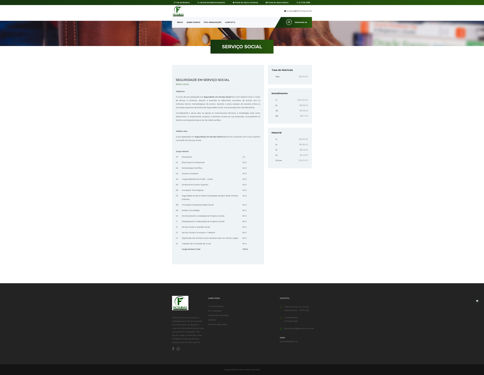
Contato (230, 22)
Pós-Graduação (212, 22)
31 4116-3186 (304, 2)
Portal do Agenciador (217, 324)
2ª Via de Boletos (182, 2)
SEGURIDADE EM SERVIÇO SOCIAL (203, 80)
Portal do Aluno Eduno (278, 2)
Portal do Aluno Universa (246, 2)
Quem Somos (193, 22)
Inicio (180, 22)
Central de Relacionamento (212, 2)
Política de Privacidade (218, 315)
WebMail (212, 320)
